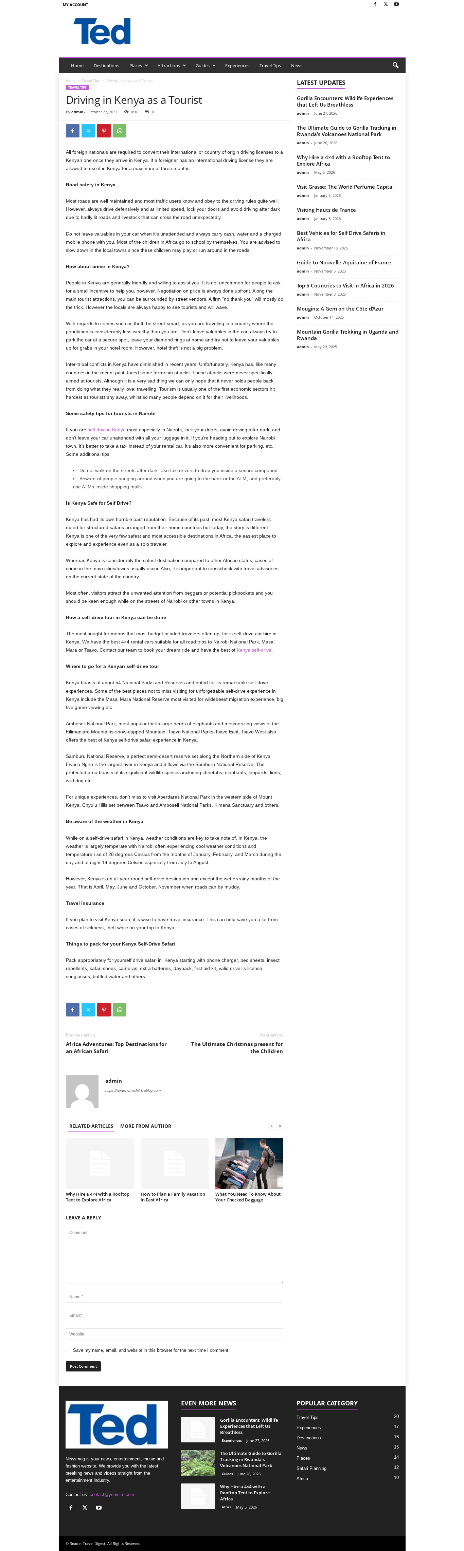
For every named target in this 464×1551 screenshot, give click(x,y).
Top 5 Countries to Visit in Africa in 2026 (345, 285)
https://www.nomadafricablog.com (133, 1090)
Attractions (169, 65)
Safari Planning (311, 1468)
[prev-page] (271, 1125)
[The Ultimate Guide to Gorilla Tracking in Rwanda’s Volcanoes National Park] (198, 1463)
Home (77, 65)
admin (77, 111)
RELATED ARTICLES (91, 1126)
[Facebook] (375, 4)
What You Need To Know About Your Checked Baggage (248, 1197)
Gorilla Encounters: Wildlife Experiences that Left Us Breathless (345, 101)
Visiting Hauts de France (326, 209)
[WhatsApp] (119, 130)
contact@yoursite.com (112, 1494)
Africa (227, 1507)
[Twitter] (386, 4)
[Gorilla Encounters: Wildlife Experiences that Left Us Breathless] (198, 1429)
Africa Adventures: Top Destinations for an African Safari (116, 1047)
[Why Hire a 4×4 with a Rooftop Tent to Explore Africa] (100, 1163)
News (296, 65)
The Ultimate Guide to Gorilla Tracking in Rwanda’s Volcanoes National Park (346, 130)
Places (135, 65)
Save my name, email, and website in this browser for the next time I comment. (151, 1350)
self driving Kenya (107, 429)
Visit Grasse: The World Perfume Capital (345, 186)
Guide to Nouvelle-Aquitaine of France (344, 262)
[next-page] (279, 1125)
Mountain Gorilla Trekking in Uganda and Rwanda (347, 334)
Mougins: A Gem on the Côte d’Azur (340, 308)
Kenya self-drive (254, 650)
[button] (395, 65)
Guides (203, 65)
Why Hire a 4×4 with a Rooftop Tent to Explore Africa (97, 1197)
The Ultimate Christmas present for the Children (237, 1047)
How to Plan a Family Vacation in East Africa (173, 1197)
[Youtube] (396, 4)
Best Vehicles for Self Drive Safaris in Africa (341, 236)
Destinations (106, 65)
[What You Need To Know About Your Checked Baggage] (249, 1163)
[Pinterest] (104, 130)
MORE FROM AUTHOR (145, 1126)
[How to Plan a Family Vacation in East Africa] (175, 1163)
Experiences (237, 65)
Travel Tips (270, 65)
